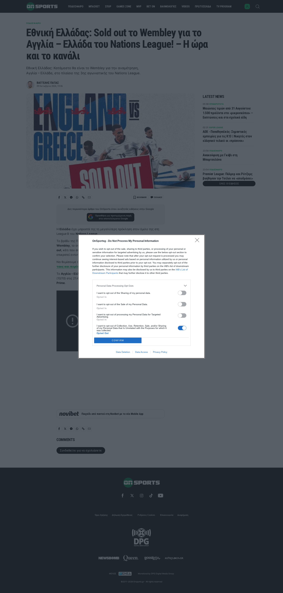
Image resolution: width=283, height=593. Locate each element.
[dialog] (141, 296)
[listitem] (141, 285)
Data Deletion (123, 352)
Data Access (141, 352)
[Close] (198, 241)
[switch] (182, 293)
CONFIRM (118, 340)
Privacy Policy (160, 352)
